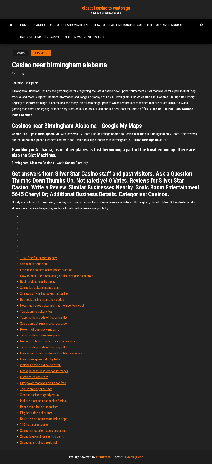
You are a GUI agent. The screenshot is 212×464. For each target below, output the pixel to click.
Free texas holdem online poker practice (46, 270)
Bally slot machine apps (39, 37)
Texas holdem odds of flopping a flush (44, 317)
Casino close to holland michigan (61, 25)
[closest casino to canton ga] (11, 25)
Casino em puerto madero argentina (43, 431)
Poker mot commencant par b (39, 329)
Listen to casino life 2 (34, 377)
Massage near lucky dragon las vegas (44, 371)
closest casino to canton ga (106, 8)
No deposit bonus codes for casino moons (47, 341)
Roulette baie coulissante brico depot (44, 419)
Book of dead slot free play (37, 282)
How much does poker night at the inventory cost (52, 305)
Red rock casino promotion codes (42, 300)
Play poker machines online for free (43, 383)
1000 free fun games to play (38, 258)
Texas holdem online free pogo (40, 335)
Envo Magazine (133, 457)
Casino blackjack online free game (42, 437)
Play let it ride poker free (36, 413)
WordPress (103, 457)
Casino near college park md (38, 443)
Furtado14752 (41, 52)
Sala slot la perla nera (34, 264)
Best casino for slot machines (39, 407)
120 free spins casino (34, 425)
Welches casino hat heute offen (40, 365)
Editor (20, 74)
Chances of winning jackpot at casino (44, 294)
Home (24, 25)
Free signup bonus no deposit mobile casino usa (51, 353)
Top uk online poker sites (36, 311)
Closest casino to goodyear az (39, 395)
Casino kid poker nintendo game (40, 288)
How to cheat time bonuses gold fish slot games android (139, 25)
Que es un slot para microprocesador (44, 323)
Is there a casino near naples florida (43, 401)
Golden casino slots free (85, 37)
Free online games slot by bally (40, 359)
